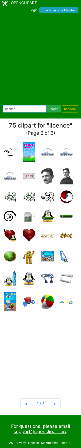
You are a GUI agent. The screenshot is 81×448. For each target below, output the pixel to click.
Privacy (20, 443)
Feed (64, 443)
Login (33, 10)
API (71, 443)
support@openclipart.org (41, 431)
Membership (50, 443)
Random (70, 109)
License (33, 443)
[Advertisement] (40, 59)
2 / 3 (40, 403)
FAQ (10, 443)
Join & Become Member (59, 10)
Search (53, 109)
